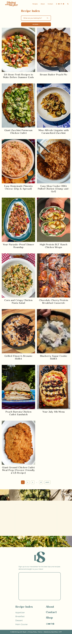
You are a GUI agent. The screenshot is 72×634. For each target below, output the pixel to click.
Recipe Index (24, 606)
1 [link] (22, 482)
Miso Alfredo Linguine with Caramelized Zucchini (53, 131)
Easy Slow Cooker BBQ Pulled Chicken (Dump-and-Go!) (53, 189)
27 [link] (41, 482)
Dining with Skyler (21, 632)
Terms (40, 632)
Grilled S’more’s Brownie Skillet (18, 357)
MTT (60, 632)
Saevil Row (54, 632)
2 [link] (27, 482)
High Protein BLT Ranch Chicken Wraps (53, 246)
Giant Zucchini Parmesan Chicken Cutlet (18, 131)
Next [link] (47, 482)
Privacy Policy (32, 632)
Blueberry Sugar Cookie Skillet (53, 357)
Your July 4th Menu (53, 412)
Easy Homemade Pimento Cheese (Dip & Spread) (18, 187)
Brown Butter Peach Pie (53, 74)
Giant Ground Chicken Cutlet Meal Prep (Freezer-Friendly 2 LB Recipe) (18, 470)
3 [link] (32, 482)
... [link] (36, 482)
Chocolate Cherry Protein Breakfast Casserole (53, 301)
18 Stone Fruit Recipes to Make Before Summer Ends (18, 76)
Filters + (36, 24)
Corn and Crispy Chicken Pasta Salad (18, 301)
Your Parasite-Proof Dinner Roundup (18, 246)
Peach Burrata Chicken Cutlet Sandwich (18, 413)
